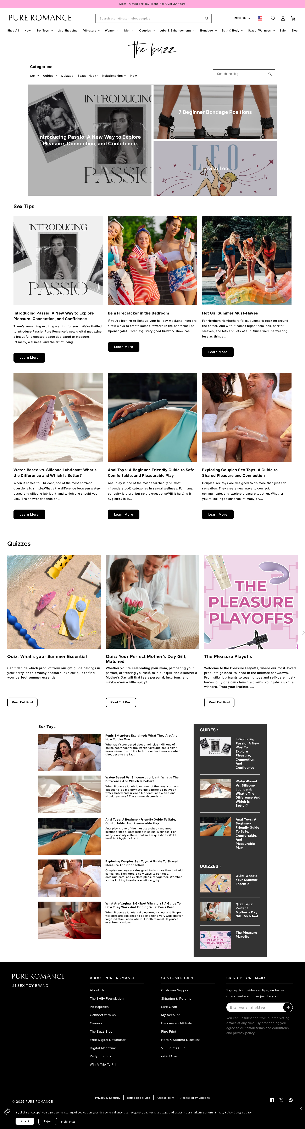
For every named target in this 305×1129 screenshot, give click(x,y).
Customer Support (175, 990)
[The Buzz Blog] (152, 49)
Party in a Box (100, 1056)
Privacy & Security (108, 1098)
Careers (96, 1023)
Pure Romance (39, 1101)
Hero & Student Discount (180, 1039)
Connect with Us (103, 1014)
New (133, 75)
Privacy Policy (224, 1112)
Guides (48, 75)
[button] (44, 30)
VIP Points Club (173, 1048)
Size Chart (169, 1006)
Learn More (29, 357)
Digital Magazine (103, 1048)
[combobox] (153, 18)
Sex (33, 75)
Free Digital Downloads (108, 1039)
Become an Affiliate (176, 1023)
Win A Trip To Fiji (103, 1064)
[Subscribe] (288, 1007)
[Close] (301, 1108)
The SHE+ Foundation (107, 998)
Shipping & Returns (176, 998)
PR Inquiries (99, 1006)
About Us (97, 990)
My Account (170, 1014)
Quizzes (67, 75)
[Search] (206, 18)
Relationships (112, 75)
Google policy (243, 1112)
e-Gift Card (169, 1056)
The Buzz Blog (101, 1031)
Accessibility (165, 1098)
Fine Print (168, 1031)
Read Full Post (22, 702)
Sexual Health (88, 75)
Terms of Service (138, 1098)
